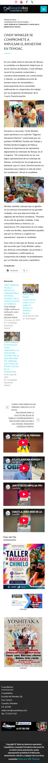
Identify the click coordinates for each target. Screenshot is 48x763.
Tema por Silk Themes (29, 759)
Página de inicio (10, 20)
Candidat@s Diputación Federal (16, 22)
